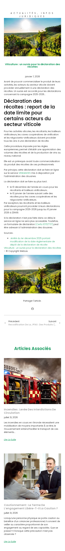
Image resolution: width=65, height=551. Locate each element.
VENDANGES (25, 173)
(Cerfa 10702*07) (44, 224)
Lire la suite (10, 439)
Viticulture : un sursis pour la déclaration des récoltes (32, 247)
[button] (32, 309)
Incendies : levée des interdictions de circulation (30, 411)
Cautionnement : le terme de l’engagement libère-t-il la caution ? (31, 506)
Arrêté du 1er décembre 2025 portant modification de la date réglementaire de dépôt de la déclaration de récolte (32, 241)
